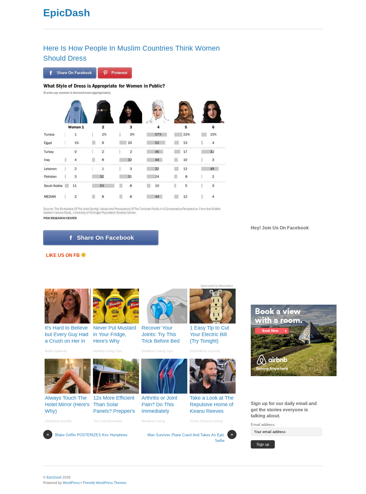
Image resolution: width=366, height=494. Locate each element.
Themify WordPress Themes (104, 483)
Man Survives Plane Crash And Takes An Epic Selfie (190, 437)
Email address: (263, 424)
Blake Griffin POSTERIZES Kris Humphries (87, 434)
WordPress (71, 483)
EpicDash (66, 13)
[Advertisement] (205, 14)
